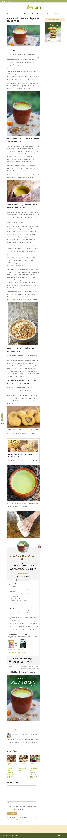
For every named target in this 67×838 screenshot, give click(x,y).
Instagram (20, 662)
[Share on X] (2, 417)
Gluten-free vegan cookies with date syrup (23, 758)
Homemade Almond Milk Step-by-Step (18, 509)
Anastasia (9, 723)
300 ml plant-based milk (16, 602)
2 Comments (34, 777)
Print (23, 580)
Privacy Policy (33, 829)
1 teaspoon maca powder (16, 588)
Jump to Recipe (12, 50)
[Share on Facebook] (2, 414)
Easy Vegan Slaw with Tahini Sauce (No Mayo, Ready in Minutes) (35, 758)
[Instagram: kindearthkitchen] (10, 660)
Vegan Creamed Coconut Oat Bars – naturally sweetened (11, 758)
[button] (57, 13)
